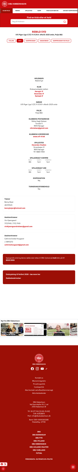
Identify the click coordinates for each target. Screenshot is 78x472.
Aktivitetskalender (39, 393)
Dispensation (39, 178)
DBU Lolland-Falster (39, 447)
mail (54, 258)
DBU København (39, 444)
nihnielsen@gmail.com (39, 128)
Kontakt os (39, 378)
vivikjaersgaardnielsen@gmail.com (18, 226)
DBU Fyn (39, 438)
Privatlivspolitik (39, 384)
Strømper (48, 160)
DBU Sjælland (39, 450)
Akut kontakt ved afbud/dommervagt (39, 390)
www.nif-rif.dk (39, 137)
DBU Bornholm (39, 435)
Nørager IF (39, 91)
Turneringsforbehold (39, 187)
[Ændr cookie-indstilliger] (3, 468)
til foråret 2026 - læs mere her (28, 274)
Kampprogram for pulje (61, 40)
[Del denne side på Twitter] (5, 464)
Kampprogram (30, 40)
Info (19, 40)
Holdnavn (39, 78)
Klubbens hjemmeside (39, 134)
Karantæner (44, 40)
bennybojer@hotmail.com (14, 208)
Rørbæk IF (39, 96)
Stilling (11, 40)
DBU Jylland (39, 441)
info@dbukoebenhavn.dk (41, 416)
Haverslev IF (39, 94)
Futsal (39, 453)
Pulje (39, 111)
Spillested (39, 143)
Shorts (39, 160)
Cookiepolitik (39, 387)
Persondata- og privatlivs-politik (39, 459)
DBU (39, 432)
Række (39, 102)
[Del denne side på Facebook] (2, 464)
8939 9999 (10, 260)
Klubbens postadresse (39, 119)
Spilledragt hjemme (39, 158)
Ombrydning (11, 274)
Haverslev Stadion (39, 145)
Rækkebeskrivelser (13, 278)
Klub (39, 87)
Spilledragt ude (39, 168)
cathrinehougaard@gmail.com (16, 245)
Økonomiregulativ (39, 381)
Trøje (30, 160)
